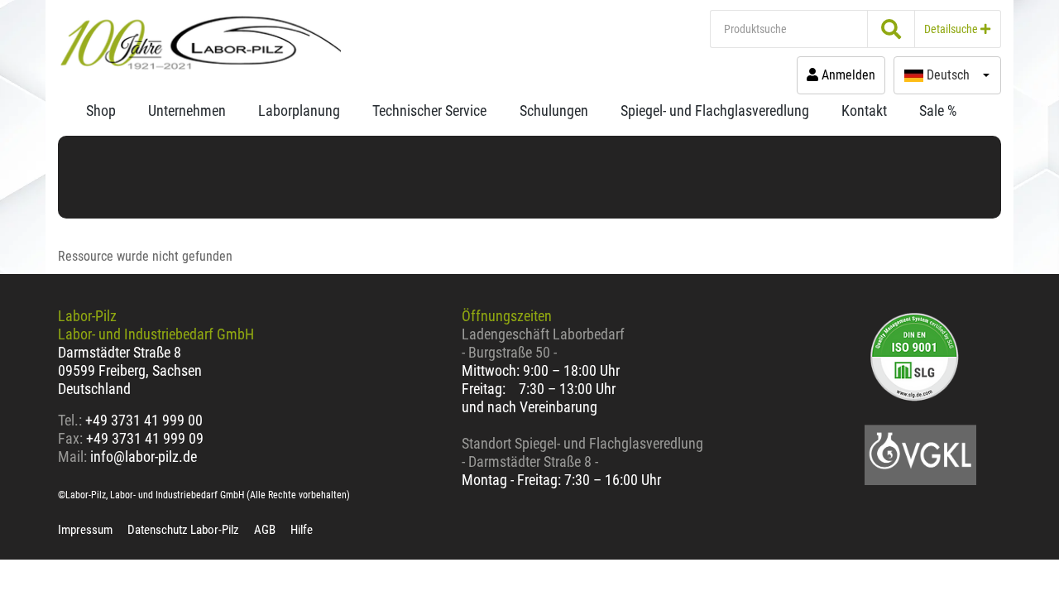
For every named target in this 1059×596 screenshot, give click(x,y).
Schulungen (554, 110)
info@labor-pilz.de (143, 456)
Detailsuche (952, 29)
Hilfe (301, 529)
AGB (265, 529)
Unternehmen (187, 110)
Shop (101, 110)
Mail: (72, 456)
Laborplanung (299, 110)
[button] (947, 75)
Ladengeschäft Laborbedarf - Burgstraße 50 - (543, 343)
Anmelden (846, 75)
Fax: (70, 438)
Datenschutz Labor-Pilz (183, 529)
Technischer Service (429, 110)
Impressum (85, 529)
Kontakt (864, 110)
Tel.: (71, 420)
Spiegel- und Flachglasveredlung (715, 110)
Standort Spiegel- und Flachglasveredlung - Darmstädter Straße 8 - (582, 452)
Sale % (937, 110)
